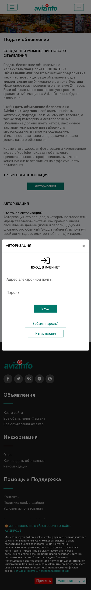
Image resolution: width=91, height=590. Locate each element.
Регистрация (45, 334)
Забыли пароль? (46, 324)
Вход (45, 308)
